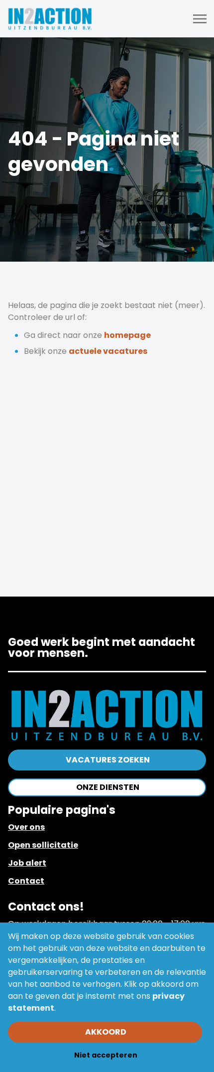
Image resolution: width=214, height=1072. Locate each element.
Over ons (26, 827)
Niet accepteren (105, 1055)
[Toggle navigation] (200, 18)
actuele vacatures (108, 351)
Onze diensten (107, 787)
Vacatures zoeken (108, 760)
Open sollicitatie (43, 845)
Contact (26, 881)
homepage (127, 335)
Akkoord (105, 1032)
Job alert (27, 863)
